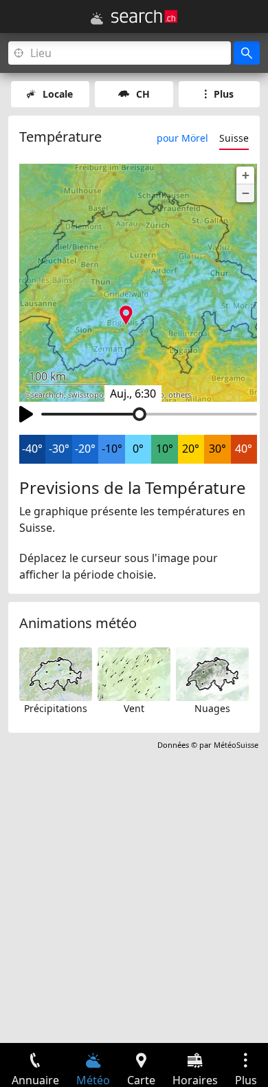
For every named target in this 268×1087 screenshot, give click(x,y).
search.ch (47, 395)
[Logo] (144, 16)
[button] (245, 175)
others (179, 395)
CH (143, 93)
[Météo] (97, 18)
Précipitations (55, 708)
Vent (134, 708)
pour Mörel (182, 137)
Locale (58, 93)
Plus (224, 93)
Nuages (212, 708)
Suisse (234, 137)
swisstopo (86, 395)
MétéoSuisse (236, 745)
